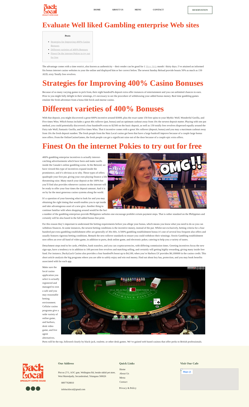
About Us (117, 9)
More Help (151, 66)
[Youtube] (38, 388)
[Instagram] (33, 388)
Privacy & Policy (127, 388)
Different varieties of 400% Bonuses (69, 49)
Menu (138, 9)
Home (97, 9)
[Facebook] (28, 388)
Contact (158, 9)
